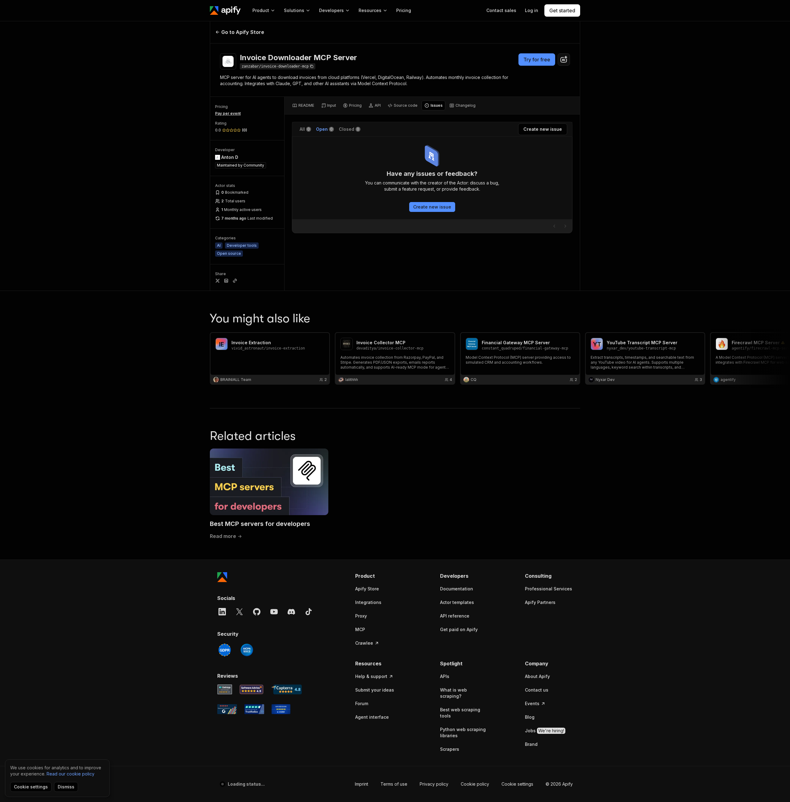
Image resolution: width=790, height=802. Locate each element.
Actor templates (457, 602)
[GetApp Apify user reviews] (224, 689)
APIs (444, 676)
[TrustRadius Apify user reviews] (254, 709)
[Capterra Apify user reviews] (286, 689)
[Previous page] (554, 226)
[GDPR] (224, 650)
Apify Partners (540, 602)
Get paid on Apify (459, 629)
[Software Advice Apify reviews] (251, 689)
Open (324, 129)
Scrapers (449, 749)
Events (532, 703)
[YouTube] (274, 612)
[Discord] (291, 612)
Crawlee (364, 643)
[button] (379, 576)
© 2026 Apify (559, 784)
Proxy (361, 615)
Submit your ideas (374, 689)
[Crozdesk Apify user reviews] (281, 709)
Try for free (536, 59)
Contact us (536, 689)
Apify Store (367, 588)
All (305, 129)
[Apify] (225, 10)
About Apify (537, 676)
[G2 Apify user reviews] (227, 709)
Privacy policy (434, 784)
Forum (361, 703)
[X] (239, 612)
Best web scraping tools (460, 712)
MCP (360, 629)
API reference (454, 615)
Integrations (368, 602)
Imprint (361, 784)
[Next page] (565, 226)
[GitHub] (257, 612)
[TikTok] (309, 612)
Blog (529, 717)
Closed (349, 129)
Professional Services (548, 588)
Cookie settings (517, 784)
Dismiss (66, 786)
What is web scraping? (453, 693)
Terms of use (393, 784)
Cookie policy (475, 784)
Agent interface (372, 717)
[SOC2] (246, 650)
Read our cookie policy (70, 773)
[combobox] (564, 59)
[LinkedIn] (222, 612)
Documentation (456, 588)
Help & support (371, 676)
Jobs (544, 730)
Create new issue (432, 206)
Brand (531, 744)
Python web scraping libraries (463, 732)
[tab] (303, 105)
